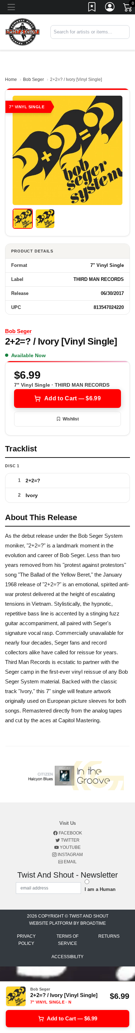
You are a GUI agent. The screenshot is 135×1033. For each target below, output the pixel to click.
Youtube (70, 847)
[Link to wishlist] (92, 8)
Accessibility (67, 956)
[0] (128, 8)
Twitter (70, 840)
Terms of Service (67, 940)
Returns (109, 936)
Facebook (70, 833)
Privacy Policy (26, 940)
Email (70, 861)
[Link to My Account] (110, 8)
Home (11, 79)
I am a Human (100, 889)
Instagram (70, 854)
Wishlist (71, 419)
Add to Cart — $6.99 (72, 398)
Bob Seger (33, 79)
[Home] (22, 32)
